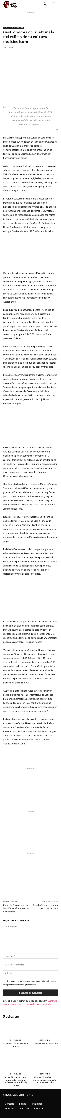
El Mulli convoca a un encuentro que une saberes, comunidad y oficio (16, 1081)
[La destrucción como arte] (45, 1029)
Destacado (16, 1040)
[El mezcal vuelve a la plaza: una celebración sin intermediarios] (45, 1062)
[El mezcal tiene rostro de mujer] (16, 1029)
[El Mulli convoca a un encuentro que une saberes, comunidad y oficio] (16, 1062)
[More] (45, 54)
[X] (23, 54)
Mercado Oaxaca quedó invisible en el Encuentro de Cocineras (16, 908)
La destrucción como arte (45, 1043)
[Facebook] (16, 54)
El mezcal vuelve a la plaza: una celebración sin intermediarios (44, 1080)
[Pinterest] (30, 54)
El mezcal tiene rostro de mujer (16, 1044)
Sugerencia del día (13, 28)
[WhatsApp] (38, 54)
